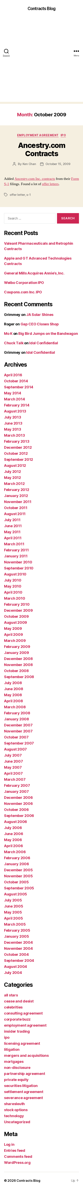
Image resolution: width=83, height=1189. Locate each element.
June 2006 (13, 834)
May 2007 (13, 767)
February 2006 (17, 858)
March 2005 (15, 924)
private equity (16, 1080)
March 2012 (14, 484)
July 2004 (13, 972)
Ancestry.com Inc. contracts (35, 178)
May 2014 (12, 393)
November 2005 (18, 876)
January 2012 (16, 496)
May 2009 (13, 628)
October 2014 (16, 381)
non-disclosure (17, 1067)
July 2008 (13, 683)
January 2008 (16, 719)
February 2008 (17, 713)
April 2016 (13, 375)
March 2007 (14, 779)
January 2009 (16, 653)
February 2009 (17, 647)
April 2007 (13, 773)
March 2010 (14, 598)
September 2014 (18, 387)
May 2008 (13, 695)
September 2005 (19, 888)
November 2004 (18, 948)
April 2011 (12, 538)
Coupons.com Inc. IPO (23, 292)
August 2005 (15, 894)
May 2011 (12, 532)
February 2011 (16, 550)
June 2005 (13, 906)
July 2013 (12, 417)
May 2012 (12, 477)
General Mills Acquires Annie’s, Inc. (34, 273)
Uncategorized (17, 1122)
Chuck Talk (13, 343)
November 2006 (18, 803)
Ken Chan (29, 164)
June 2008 (13, 689)
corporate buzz (17, 1019)
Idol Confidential (43, 343)
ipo (63, 135)
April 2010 (13, 592)
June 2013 (13, 423)
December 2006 (18, 797)
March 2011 (14, 544)
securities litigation (20, 1086)
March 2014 (14, 399)
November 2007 (18, 731)
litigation (11, 1049)
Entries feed (14, 1150)
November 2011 (17, 502)
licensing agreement (22, 1043)
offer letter (17, 195)
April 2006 (13, 846)
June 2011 (13, 526)
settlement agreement (23, 1092)
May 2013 (12, 429)
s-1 (28, 195)
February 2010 (17, 604)
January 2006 (16, 864)
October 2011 (15, 508)
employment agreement (38, 135)
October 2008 (16, 671)
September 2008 (19, 677)
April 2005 (13, 918)
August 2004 (15, 966)
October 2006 (16, 809)
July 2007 (13, 755)
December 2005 (18, 870)
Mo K (8, 333)
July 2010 (12, 580)
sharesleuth (14, 1104)
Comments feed (18, 1156)
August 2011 (15, 514)
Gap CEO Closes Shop (40, 324)
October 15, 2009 (58, 164)
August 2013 (15, 411)
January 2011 (16, 556)
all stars (11, 995)
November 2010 (18, 562)
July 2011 (12, 520)
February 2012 (16, 490)
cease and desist (19, 1001)
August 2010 (15, 574)
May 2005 (13, 912)
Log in (9, 1144)
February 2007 (17, 785)
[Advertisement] (41, 60)
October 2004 (16, 954)
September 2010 (18, 568)
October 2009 (16, 616)
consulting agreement (23, 1013)
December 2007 (18, 725)
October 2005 (16, 882)
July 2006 (13, 828)
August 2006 (15, 822)
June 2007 (13, 761)
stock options (16, 1110)
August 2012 (15, 465)
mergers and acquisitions (26, 1055)
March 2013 (14, 435)
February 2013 (16, 441)
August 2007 (15, 749)
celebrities (13, 1007)
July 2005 (13, 900)
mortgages (14, 1061)
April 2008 (13, 701)
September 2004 (19, 960)
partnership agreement (24, 1073)
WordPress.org (17, 1162)
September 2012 (18, 459)
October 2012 (16, 453)
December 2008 (18, 659)
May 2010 (12, 586)
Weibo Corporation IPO (24, 282)
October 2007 (16, 737)
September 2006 (19, 816)
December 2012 (18, 447)
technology (14, 1116)
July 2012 (12, 471)
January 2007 (16, 791)
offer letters (50, 184)
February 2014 (16, 405)
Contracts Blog (41, 8)
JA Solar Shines (39, 314)
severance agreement (23, 1098)
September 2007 (19, 743)
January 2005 (16, 936)
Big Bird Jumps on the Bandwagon (48, 333)
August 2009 (15, 622)
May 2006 (13, 840)
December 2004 (18, 942)
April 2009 (13, 634)
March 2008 (15, 707)
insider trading (17, 1031)
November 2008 (18, 665)
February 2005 (17, 930)
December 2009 (18, 610)
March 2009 (15, 640)
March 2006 (15, 852)
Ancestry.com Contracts (41, 149)
